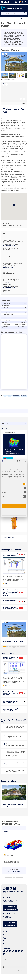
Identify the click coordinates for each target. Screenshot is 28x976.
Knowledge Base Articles (11, 550)
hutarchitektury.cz (8, 267)
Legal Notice (5, 959)
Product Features (8, 653)
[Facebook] (10, 951)
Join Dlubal (6, 948)
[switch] (24, 488)
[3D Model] (3, 54)
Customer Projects (8, 781)
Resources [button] (6, 944)
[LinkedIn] (13, 951)
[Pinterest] (22, 951)
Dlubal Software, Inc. (10, 898)
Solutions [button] (6, 932)
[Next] (26, 61)
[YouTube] (7, 951)
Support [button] (5, 938)
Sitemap (4, 964)
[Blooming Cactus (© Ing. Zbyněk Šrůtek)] (14, 61)
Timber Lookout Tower (13, 110)
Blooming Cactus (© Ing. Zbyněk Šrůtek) (13, 641)
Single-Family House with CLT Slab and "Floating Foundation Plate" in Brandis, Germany (13, 805)
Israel (5, 395)
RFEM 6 (7, 832)
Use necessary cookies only (14, 513)
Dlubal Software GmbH (10, 914)
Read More (7, 583)
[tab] (4, 646)
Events (4, 428)
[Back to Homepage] (5, 2)
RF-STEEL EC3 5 (16, 395)
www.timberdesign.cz (9, 245)
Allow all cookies (14, 506)
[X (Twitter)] (16, 951)
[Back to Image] (6, 54)
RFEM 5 (9, 395)
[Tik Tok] (4, 954)
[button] (4, 75)
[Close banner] (25, 461)
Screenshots (6, 618)
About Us (5, 961)
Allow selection (14, 510)
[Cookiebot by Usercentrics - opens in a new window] (17, 461)
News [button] (4, 941)
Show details (21, 502)
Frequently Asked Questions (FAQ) (13, 721)
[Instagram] (19, 951)
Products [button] (6, 935)
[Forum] (4, 951)
